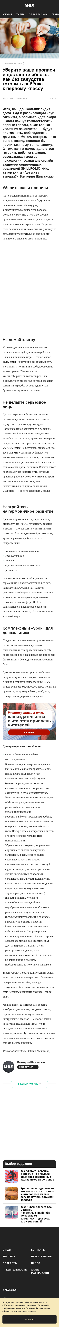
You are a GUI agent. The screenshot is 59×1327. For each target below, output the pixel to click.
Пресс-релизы (41, 1256)
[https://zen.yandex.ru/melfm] (15, 1236)
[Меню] (54, 5)
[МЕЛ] (29, 5)
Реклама (9, 1256)
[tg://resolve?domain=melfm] (6, 1236)
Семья (7, 14)
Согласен (29, 1319)
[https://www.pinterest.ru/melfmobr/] (44, 1236)
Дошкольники (13, 63)
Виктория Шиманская (31, 1062)
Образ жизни (38, 14)
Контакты (38, 1250)
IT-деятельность (15, 1269)
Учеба (20, 14)
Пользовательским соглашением (20, 1305)
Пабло (35, 1263)
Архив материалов (40, 1271)
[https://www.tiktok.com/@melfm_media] (35, 1236)
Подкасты (10, 1263)
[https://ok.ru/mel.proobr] (54, 1236)
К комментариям (29, 1084)
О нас (7, 1250)
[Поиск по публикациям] (5, 5)
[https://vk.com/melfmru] (25, 1236)
